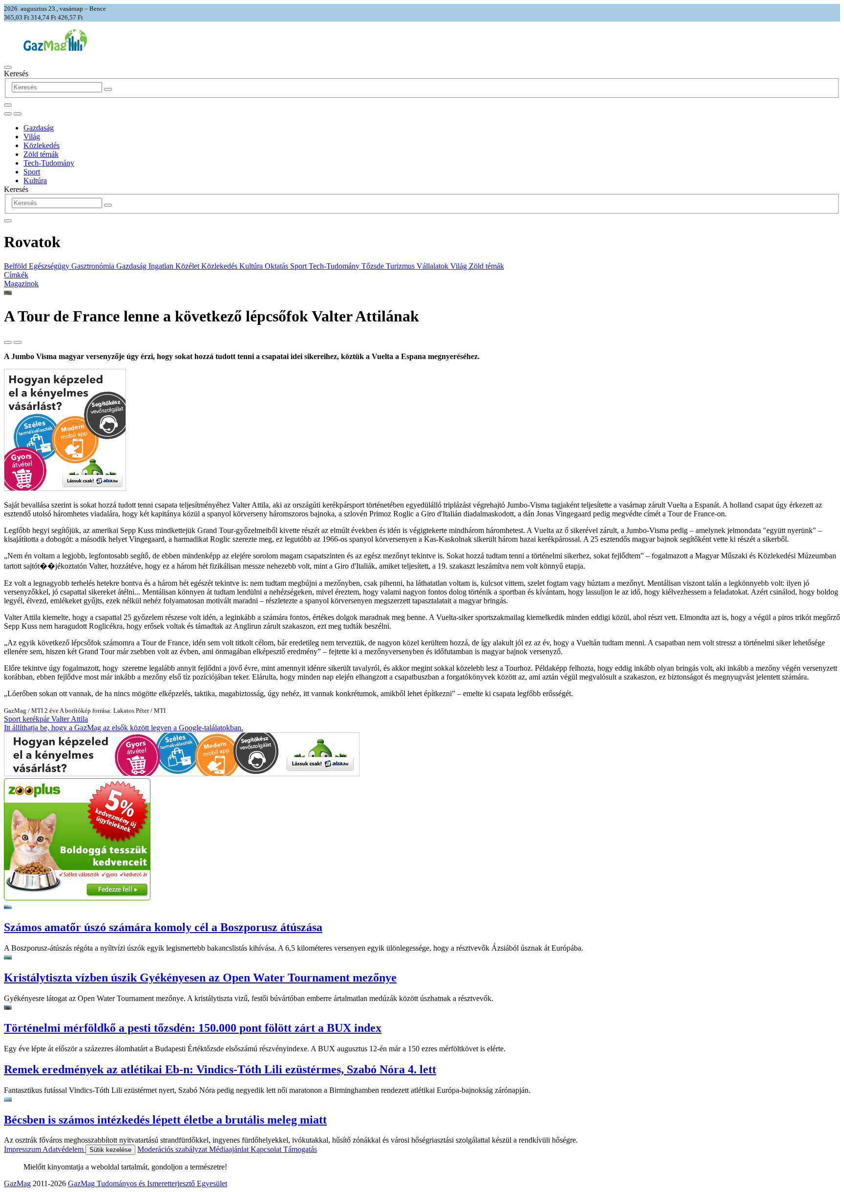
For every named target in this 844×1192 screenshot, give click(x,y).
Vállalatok (433, 266)
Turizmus (401, 266)
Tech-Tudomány (48, 163)
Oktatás (277, 266)
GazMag (17, 1183)
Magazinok (21, 283)
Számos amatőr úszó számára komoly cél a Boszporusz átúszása (163, 927)
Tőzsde (373, 266)
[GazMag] (55, 48)
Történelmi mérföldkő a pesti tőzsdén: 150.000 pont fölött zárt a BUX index (192, 1028)
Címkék (16, 275)
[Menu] (8, 67)
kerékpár (36, 719)
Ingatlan (161, 266)
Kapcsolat (267, 1149)
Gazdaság (38, 128)
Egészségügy (50, 266)
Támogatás (300, 1149)
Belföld (16, 266)
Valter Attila (69, 719)
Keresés (16, 73)
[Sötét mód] (8, 113)
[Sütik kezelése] (17, 113)
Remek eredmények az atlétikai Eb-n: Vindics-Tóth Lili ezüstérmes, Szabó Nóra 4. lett (220, 1069)
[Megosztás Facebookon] (17, 342)
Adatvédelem (63, 1149)
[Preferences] (8, 105)
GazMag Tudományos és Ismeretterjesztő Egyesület (147, 1183)
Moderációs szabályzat (173, 1149)
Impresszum (23, 1149)
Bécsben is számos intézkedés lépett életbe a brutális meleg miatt (165, 1119)
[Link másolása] (8, 342)
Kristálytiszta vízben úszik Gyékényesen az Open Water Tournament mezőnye (200, 977)
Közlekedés (41, 145)
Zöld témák (41, 154)
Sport (31, 172)
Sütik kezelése (110, 1149)
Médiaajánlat (230, 1149)
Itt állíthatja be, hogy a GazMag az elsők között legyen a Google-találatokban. (123, 728)
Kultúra (35, 180)
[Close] (8, 220)
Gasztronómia (93, 266)
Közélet (188, 266)
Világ (31, 136)
